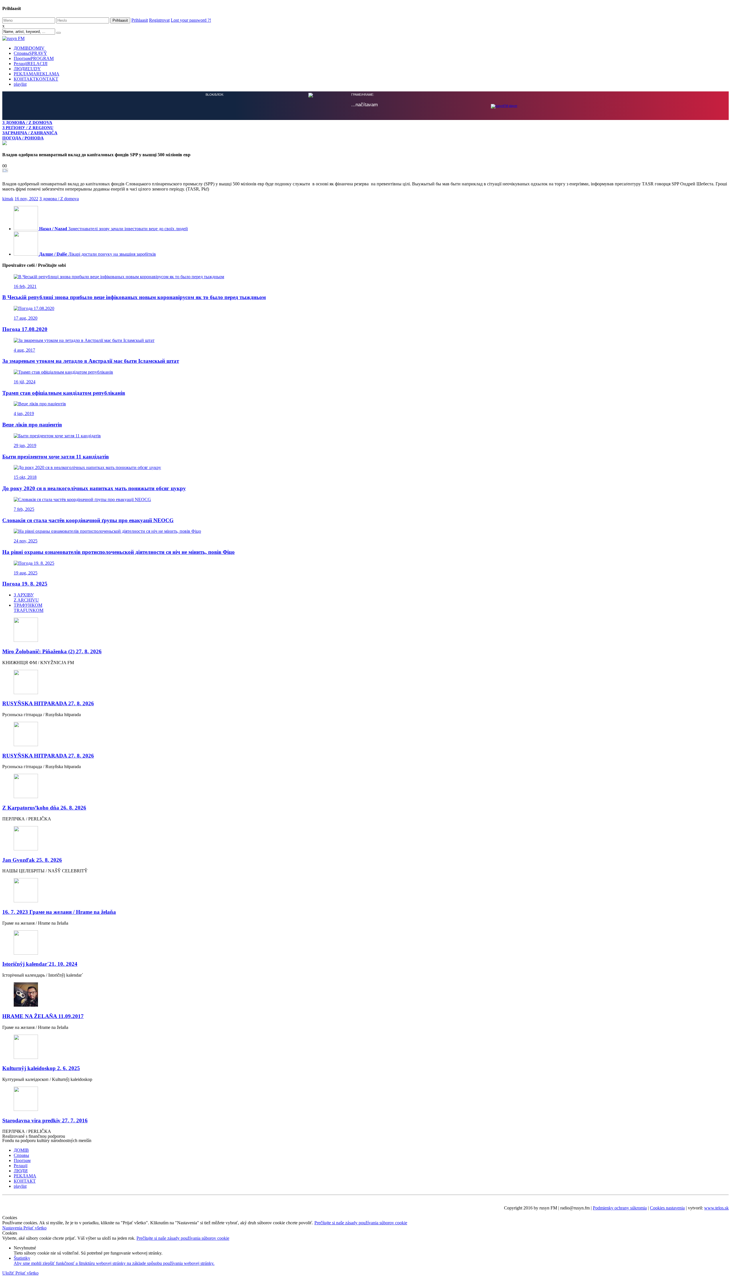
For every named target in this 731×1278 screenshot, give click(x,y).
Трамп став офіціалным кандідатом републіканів (63, 392)
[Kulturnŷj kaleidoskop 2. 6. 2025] (365, 1046)
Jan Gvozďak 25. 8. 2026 (32, 859)
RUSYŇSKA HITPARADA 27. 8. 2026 (48, 703)
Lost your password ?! (191, 20)
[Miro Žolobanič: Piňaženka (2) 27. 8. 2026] (365, 629)
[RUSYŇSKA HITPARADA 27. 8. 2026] (365, 682)
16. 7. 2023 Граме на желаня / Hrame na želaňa (59, 911)
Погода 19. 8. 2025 (24, 583)
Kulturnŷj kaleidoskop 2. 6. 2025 (41, 1068)
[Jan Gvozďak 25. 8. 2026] (365, 838)
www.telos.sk (716, 1207)
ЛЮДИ (27, 68)
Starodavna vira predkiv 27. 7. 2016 (45, 1120)
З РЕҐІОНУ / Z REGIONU (27, 127)
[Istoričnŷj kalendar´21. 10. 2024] (365, 942)
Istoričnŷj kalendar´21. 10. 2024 (39, 963)
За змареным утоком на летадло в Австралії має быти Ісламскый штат (90, 360)
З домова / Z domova (59, 198)
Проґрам (34, 58)
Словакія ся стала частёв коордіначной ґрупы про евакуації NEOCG (88, 520)
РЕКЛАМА (36, 73)
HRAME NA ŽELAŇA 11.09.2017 (43, 1016)
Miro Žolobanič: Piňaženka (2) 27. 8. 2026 (52, 651)
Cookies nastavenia (667, 1207)
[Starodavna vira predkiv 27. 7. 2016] (365, 1098)
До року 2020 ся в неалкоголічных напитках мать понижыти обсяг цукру (94, 488)
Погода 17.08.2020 (24, 329)
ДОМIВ (29, 48)
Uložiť (8, 1272)
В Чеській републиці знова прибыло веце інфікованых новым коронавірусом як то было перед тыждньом (134, 297)
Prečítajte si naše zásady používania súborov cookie (360, 1222)
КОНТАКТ (36, 79)
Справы (30, 53)
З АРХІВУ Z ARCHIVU (26, 597)
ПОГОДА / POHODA (23, 137)
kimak (7, 198)
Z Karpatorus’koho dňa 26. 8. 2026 (44, 807)
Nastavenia (12, 1227)
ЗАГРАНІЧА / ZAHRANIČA (29, 132)
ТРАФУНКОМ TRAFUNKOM (28, 607)
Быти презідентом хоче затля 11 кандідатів (55, 456)
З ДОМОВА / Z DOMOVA (27, 122)
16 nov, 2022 (26, 198)
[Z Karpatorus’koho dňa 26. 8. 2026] (365, 786)
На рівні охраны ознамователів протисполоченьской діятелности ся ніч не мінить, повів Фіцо (118, 551)
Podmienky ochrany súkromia (620, 1207)
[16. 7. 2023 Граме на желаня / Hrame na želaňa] (365, 890)
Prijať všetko (35, 1227)
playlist (20, 84)
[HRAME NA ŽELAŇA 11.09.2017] (365, 994)
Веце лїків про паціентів (32, 424)
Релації (30, 63)
